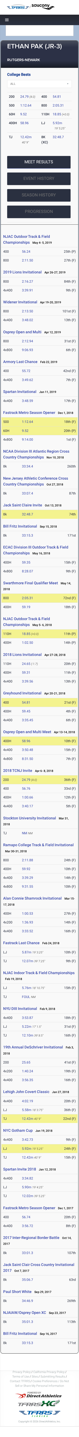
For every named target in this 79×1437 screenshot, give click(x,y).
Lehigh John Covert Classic (26, 1091)
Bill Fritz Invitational (20, 526)
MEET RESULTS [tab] (38, 161)
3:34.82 (27, 1178)
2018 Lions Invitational (23, 654)
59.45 (26, 711)
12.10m (27, 1035)
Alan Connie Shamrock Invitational (32, 898)
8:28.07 (27, 571)
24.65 (26, 664)
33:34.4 (27, 466)
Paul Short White (17, 1291)
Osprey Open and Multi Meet (27, 732)
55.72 (26, 371)
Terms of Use (20, 1376)
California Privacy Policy (49, 1372)
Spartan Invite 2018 (19, 1169)
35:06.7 (27, 1280)
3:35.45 (27, 720)
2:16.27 (27, 281)
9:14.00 (27, 440)
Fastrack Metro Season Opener (29, 412)
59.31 (26, 673)
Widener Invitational (20, 302)
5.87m (26, 952)
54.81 (57, 97)
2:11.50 (27, 260)
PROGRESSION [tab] (39, 211)
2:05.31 (58, 105)
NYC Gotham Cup (18, 1130)
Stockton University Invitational (29, 818)
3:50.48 (27, 750)
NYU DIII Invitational (20, 1008)
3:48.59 (27, 401)
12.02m (27, 1196)
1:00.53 (27, 914)
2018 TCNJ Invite (17, 770)
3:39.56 (27, 681)
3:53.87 (27, 1018)
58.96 (24, 123)
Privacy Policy (22, 1372)
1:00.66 (27, 797)
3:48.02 (27, 320)
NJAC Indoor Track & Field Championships (39, 973)
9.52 (23, 114)
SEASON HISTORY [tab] (39, 194)
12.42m (26, 137)
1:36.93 (27, 922)
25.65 (26, 1062)
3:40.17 (27, 806)
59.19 (26, 607)
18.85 (57, 114)
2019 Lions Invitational (23, 272)
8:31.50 (27, 759)
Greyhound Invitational (22, 693)
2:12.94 (27, 341)
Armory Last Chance (20, 361)
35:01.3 (27, 1322)
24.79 (24, 97)
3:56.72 (27, 1226)
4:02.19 (27, 1101)
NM (24, 833)
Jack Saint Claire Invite (22, 505)
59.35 (26, 562)
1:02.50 (27, 643)
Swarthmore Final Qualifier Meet (30, 583)
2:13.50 (27, 311)
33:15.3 (27, 535)
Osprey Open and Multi (22, 332)
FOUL (26, 997)
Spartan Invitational (20, 391)
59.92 (26, 869)
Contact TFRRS (20, 1381)
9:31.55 (27, 886)
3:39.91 (27, 290)
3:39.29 (27, 878)
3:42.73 (27, 1140)
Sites (35, 1376)
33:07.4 (27, 493)
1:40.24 (27, 1071)
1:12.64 (25, 105)
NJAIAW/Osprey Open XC (24, 1312)
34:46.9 (27, 1301)
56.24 (26, 252)
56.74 (26, 1217)
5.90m (26, 1187)
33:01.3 (27, 1253)
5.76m (26, 988)
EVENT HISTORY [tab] (38, 178)
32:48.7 (58, 137)
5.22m (26, 1027)
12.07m (27, 961)
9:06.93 (27, 350)
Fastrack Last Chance (21, 943)
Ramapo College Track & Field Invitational (38, 845)
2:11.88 (27, 860)
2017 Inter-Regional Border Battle (31, 1237)
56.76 (26, 789)
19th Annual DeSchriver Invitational (33, 1047)
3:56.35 (27, 1080)
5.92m (57, 123)
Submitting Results (52, 1376)
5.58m (26, 1110)
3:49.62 (27, 380)
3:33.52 (27, 931)
